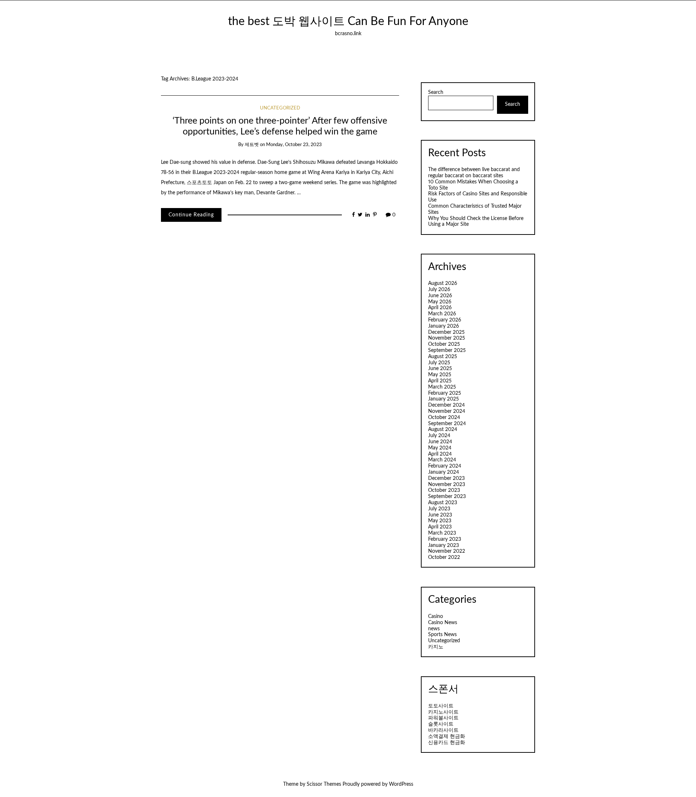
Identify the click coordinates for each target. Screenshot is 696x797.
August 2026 (442, 283)
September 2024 (447, 423)
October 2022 (444, 557)
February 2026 (444, 320)
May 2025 (439, 374)
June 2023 (440, 515)
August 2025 (442, 356)
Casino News (442, 622)
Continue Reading (191, 214)
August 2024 (442, 429)
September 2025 (447, 350)
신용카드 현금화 (446, 742)
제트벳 (252, 144)
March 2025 (442, 387)
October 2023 (444, 490)
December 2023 (446, 478)
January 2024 (443, 472)
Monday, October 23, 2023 (294, 144)
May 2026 (439, 301)
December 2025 (446, 332)
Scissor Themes (324, 784)
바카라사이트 (443, 730)
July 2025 (439, 362)
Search (435, 92)
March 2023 (442, 533)
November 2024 (446, 411)
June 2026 (440, 295)
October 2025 (444, 344)
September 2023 (447, 496)
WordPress (401, 784)
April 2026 (440, 307)
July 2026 (439, 289)
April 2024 (440, 454)
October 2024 (444, 417)
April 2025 (440, 380)
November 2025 (446, 338)
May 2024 (439, 448)
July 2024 (439, 435)
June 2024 (440, 441)
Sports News (442, 634)
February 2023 (444, 539)
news (434, 628)
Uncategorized (280, 108)
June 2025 (440, 368)
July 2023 (439, 508)
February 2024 (444, 466)
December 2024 (446, 405)
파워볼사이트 (443, 718)
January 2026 (443, 326)
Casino (435, 616)
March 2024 (442, 459)
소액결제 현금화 (446, 736)
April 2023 (440, 527)
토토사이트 (440, 706)
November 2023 (446, 484)
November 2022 (446, 551)
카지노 (435, 646)
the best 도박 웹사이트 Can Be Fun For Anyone (348, 21)
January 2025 (443, 399)
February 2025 (444, 393)
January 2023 (443, 545)
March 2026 (442, 313)
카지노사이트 (443, 712)
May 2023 (439, 520)
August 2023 (442, 502)
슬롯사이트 (440, 724)
